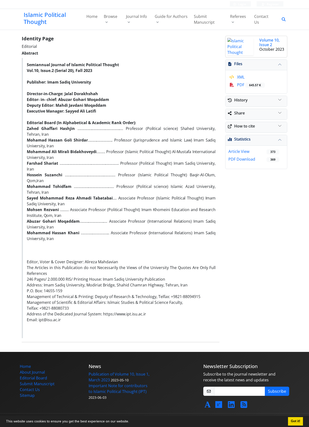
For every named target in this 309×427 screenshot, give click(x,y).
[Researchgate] (219, 406)
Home (92, 16)
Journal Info (136, 16)
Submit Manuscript (204, 19)
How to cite (244, 126)
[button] (131, 422)
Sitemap (27, 395)
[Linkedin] (231, 406)
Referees (238, 16)
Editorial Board (33, 378)
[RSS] (244, 406)
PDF (248, 84)
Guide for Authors (171, 16)
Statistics (242, 139)
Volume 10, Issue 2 (269, 42)
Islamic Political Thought (45, 18)
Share (239, 113)
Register (272, 4)
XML (240, 77)
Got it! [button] (295, 421)
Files (238, 63)
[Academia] (207, 406)
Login (241, 4)
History (241, 100)
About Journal (32, 372)
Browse (110, 16)
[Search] (281, 19)
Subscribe (277, 391)
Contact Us (261, 19)
